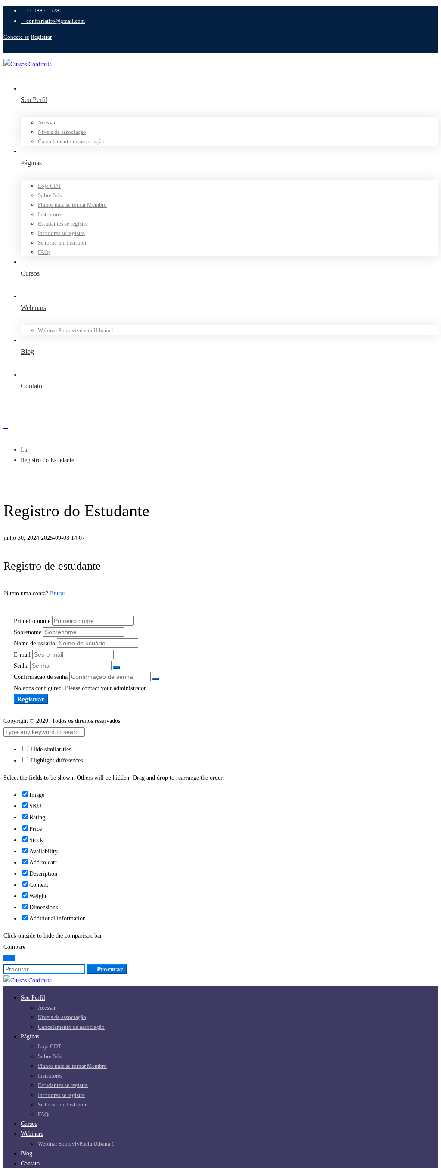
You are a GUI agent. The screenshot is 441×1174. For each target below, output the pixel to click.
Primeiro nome (32, 621)
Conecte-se (16, 37)
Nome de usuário (34, 643)
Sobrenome (27, 632)
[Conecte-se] (220, 426)
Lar (25, 449)
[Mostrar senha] (116, 667)
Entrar (57, 593)
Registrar (41, 37)
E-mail (22, 654)
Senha (21, 666)
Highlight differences (56, 760)
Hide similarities (50, 749)
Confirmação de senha (41, 677)
